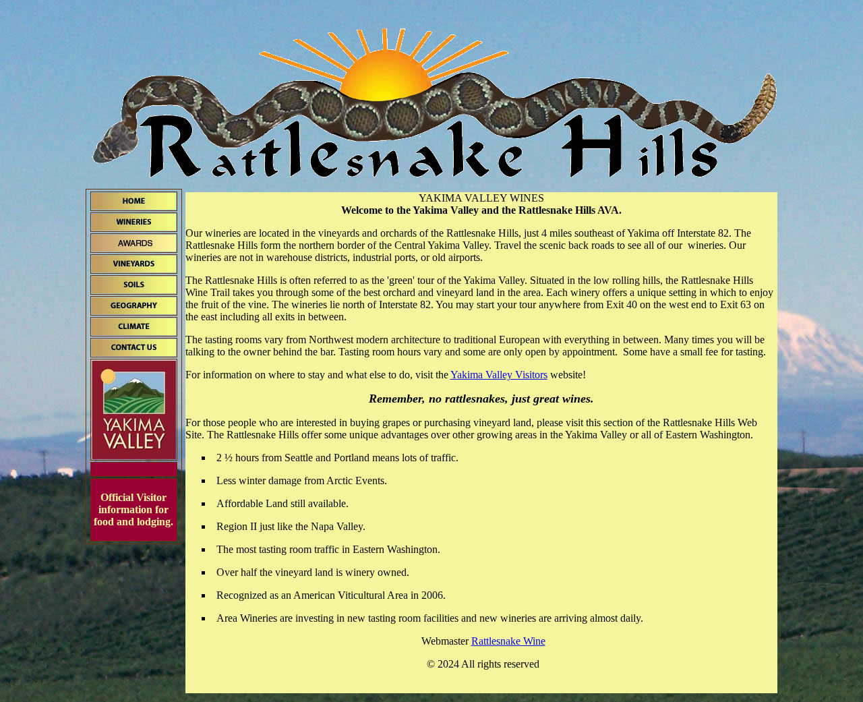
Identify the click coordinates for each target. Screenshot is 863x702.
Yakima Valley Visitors (498, 374)
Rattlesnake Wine (508, 641)
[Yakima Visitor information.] (134, 455)
